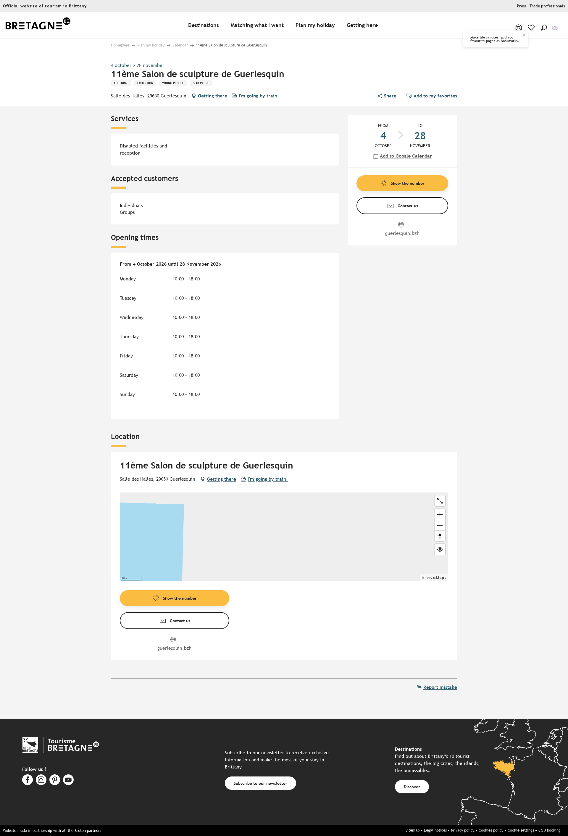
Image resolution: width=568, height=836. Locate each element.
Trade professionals (547, 6)
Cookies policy (491, 830)
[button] (544, 27)
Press (522, 6)
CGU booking (549, 830)
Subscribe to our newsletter (260, 783)
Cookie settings (521, 830)
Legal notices (435, 830)
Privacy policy (462, 830)
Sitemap (412, 830)
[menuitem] (37, 25)
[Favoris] (532, 27)
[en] (555, 28)
